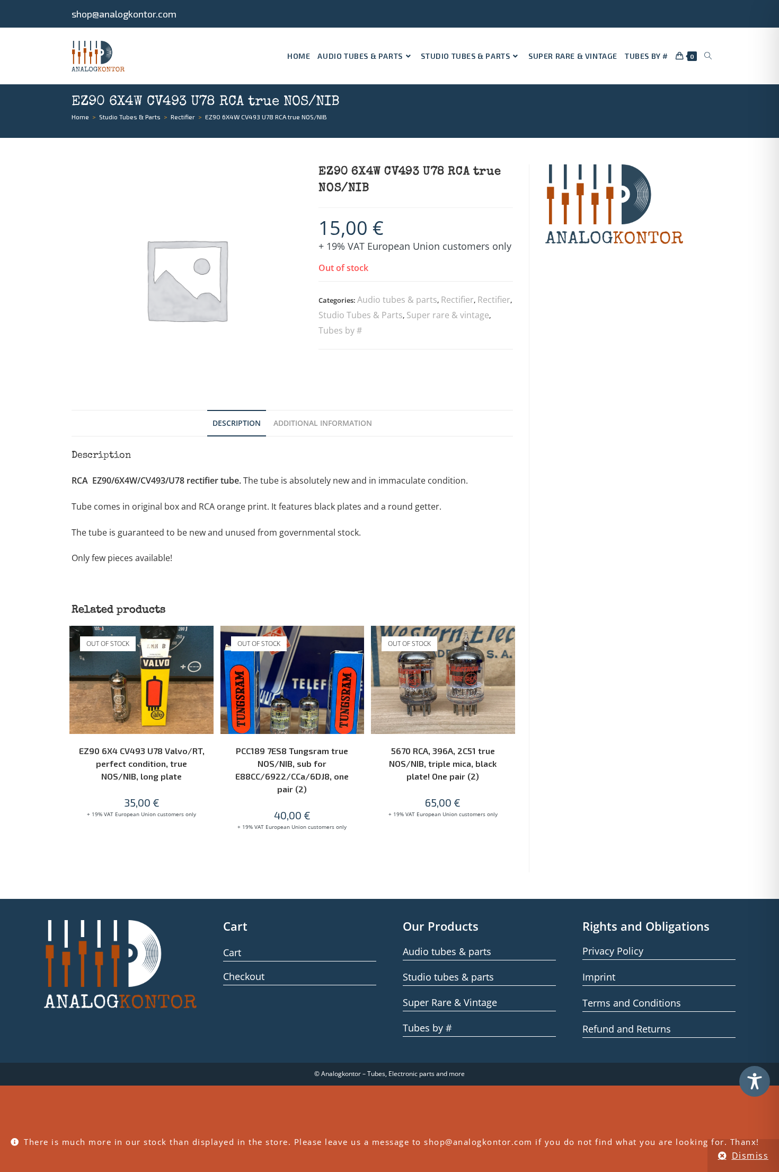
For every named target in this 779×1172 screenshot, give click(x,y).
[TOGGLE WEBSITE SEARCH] (708, 56)
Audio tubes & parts (397, 299)
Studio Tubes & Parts (360, 315)
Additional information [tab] (322, 423)
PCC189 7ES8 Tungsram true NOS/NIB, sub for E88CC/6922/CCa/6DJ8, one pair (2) (292, 770)
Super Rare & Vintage (450, 1002)
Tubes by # (340, 330)
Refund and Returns (626, 1028)
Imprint (598, 976)
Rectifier (457, 299)
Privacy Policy (612, 950)
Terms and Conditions (631, 1002)
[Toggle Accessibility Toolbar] (754, 1081)
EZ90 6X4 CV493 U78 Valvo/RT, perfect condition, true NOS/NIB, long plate (142, 763)
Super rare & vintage (447, 315)
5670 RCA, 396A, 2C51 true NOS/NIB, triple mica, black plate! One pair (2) (443, 763)
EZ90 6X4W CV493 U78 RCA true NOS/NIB (266, 116)
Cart (232, 952)
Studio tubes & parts (448, 976)
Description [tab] (237, 423)
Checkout (243, 976)
